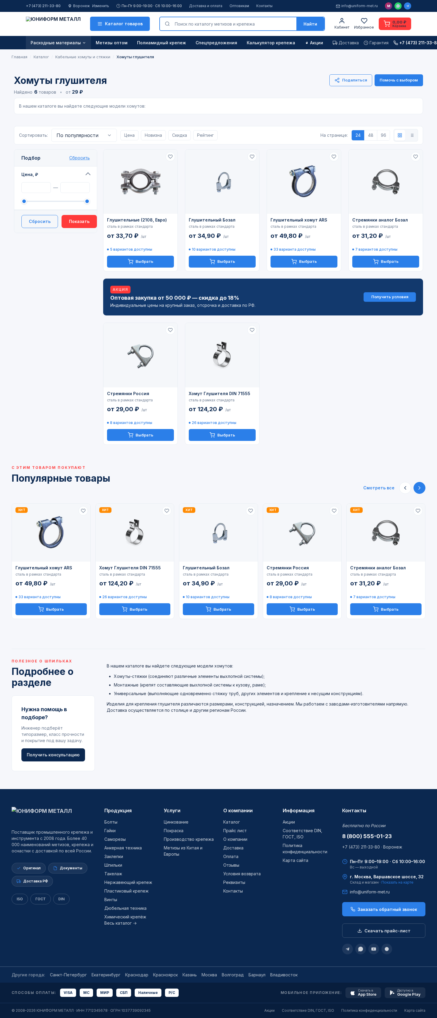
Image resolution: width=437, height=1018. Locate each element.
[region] (218, 561)
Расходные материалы (56, 42)
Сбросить (79, 157)
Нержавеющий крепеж (128, 882)
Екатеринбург (106, 974)
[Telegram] (407, 6)
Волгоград (233, 974)
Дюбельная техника (125, 908)
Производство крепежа (189, 839)
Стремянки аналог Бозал (380, 219)
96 (383, 135)
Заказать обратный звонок (387, 909)
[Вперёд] (419, 488)
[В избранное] (170, 156)
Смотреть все (378, 487)
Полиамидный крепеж (161, 42)
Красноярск (165, 974)
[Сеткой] (399, 135)
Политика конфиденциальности (369, 1010)
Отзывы (231, 865)
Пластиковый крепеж (126, 890)
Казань (190, 974)
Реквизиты (234, 882)
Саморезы (115, 839)
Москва (209, 974)
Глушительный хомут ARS (299, 219)
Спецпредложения (216, 42)
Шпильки (113, 865)
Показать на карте (397, 882)
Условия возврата (242, 873)
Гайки (110, 830)
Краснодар (136, 974)
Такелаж (113, 873)
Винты (110, 899)
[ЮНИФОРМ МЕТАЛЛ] (53, 24)
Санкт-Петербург (68, 974)
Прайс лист (235, 830)
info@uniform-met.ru (359, 6)
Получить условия (389, 296)
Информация (299, 810)
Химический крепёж (125, 916)
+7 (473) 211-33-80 (43, 6)
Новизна (153, 135)
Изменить (100, 6)
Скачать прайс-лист (387, 930)
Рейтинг (205, 135)
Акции (316, 42)
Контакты (264, 6)
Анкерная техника (123, 847)
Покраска (173, 830)
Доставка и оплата (205, 6)
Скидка (179, 135)
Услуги (172, 810)
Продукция (118, 810)
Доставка (233, 847)
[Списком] (411, 135)
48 (370, 135)
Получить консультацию (53, 754)
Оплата (230, 856)
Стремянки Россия (128, 393)
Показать (79, 221)
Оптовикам (239, 6)
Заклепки (113, 856)
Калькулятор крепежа (271, 42)
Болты (110, 821)
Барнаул (257, 974)
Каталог (231, 821)
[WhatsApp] (398, 6)
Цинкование (176, 821)
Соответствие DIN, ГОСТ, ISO (308, 1010)
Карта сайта (295, 860)
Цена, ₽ (29, 174)
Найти (310, 23)
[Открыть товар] (140, 182)
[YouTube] (373, 949)
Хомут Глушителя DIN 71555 (219, 393)
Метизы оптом (112, 42)
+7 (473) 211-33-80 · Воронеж (372, 846)
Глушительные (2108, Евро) (137, 219)
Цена (129, 135)
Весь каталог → (120, 923)
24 (358, 135)
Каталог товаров (124, 23)
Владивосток (284, 974)
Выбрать (144, 261)
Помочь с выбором (399, 80)
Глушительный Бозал (212, 219)
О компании (238, 810)
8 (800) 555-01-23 (367, 836)
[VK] (386, 949)
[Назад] (405, 488)
